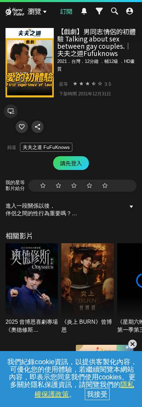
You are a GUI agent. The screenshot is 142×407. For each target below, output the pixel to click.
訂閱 (66, 11)
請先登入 (71, 163)
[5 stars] (105, 186)
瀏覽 (34, 11)
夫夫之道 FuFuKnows (46, 147)
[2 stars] (58, 186)
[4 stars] (89, 186)
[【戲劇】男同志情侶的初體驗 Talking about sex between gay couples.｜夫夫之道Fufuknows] (22, 127)
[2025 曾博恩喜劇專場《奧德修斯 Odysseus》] (32, 288)
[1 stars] (43, 186)
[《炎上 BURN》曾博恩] (87, 288)
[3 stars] (74, 186)
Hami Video (15, 12)
